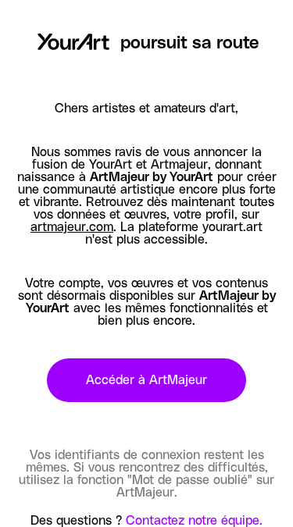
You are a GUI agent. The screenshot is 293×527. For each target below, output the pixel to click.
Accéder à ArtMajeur (146, 380)
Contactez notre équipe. (194, 521)
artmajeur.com (71, 227)
